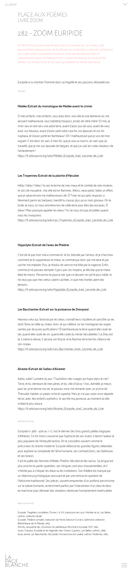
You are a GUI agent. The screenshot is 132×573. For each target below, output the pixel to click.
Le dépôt (11, 4)
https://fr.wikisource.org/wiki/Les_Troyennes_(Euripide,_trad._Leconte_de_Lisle (65, 220)
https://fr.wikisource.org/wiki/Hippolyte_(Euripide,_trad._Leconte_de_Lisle (62, 289)
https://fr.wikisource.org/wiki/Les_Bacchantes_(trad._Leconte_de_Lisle (60, 349)
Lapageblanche (17, 560)
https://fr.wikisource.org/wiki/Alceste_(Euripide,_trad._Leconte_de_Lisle (61, 408)
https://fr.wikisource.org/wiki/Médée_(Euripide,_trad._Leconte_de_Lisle (60, 155)
